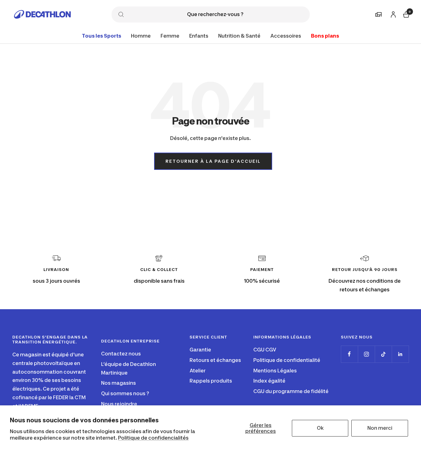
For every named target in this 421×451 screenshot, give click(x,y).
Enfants (198, 36)
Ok (320, 428)
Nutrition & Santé (239, 36)
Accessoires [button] (285, 36)
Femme (170, 36)
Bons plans (325, 36)
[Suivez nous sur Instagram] (366, 354)
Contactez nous (121, 354)
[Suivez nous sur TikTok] (383, 354)
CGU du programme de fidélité (291, 391)
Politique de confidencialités (153, 438)
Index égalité (269, 381)
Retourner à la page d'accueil (213, 161)
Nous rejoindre (119, 404)
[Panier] (406, 14)
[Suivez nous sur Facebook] (349, 354)
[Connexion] (392, 13)
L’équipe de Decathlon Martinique (128, 368)
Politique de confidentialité (286, 360)
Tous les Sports (101, 36)
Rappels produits (211, 381)
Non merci (379, 428)
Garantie (200, 349)
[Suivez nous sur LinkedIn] (400, 354)
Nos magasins (118, 383)
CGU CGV (264, 349)
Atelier (198, 370)
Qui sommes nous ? (125, 393)
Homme (141, 36)
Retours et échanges (215, 360)
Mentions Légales (275, 370)
